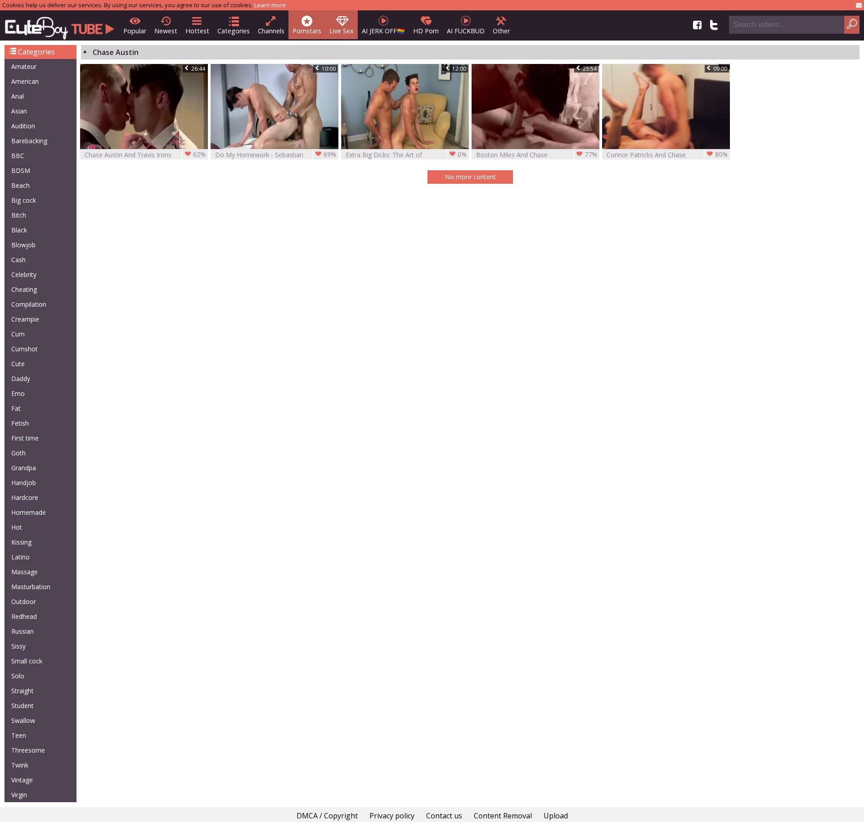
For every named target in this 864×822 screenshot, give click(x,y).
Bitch (18, 215)
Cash (18, 259)
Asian (19, 111)
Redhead (24, 616)
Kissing (21, 542)
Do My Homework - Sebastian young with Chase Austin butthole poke (275, 154)
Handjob (23, 482)
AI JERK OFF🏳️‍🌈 (383, 31)
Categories (233, 31)
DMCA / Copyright (327, 815)
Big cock (23, 200)
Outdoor (23, 601)
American (25, 81)
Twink (19, 765)
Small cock (26, 661)
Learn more (270, 5)
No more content (470, 177)
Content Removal (503, 815)
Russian (22, 631)
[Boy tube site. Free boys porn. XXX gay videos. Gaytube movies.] (59, 25)
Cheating (24, 289)
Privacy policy (391, 815)
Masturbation (30, 586)
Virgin (19, 794)
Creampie (25, 319)
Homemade (28, 512)
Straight (22, 690)
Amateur (23, 66)
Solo (17, 676)
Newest (165, 31)
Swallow (23, 720)
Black (19, 230)
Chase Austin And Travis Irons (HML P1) (145, 154)
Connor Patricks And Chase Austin (667, 154)
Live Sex (341, 31)
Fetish (20, 423)
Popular (134, 31)
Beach (20, 185)
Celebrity (23, 274)
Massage (24, 572)
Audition (23, 126)
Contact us (444, 815)
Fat (16, 408)
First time (25, 438)
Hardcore (24, 497)
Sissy (18, 646)
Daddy (20, 378)
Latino (20, 557)
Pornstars (306, 31)
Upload (556, 815)
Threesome (28, 750)
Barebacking (29, 140)
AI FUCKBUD (466, 31)
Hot (16, 527)
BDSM (20, 170)
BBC (17, 155)
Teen (18, 735)
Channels (271, 31)
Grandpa (23, 467)
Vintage (22, 780)
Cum (18, 334)
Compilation (28, 304)
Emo (18, 393)
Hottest (197, 31)
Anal (17, 96)
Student (22, 705)
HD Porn (426, 31)
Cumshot (24, 349)
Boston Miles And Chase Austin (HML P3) (536, 154)
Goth (18, 453)
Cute (18, 363)
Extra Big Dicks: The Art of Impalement (406, 154)
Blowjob (23, 245)
